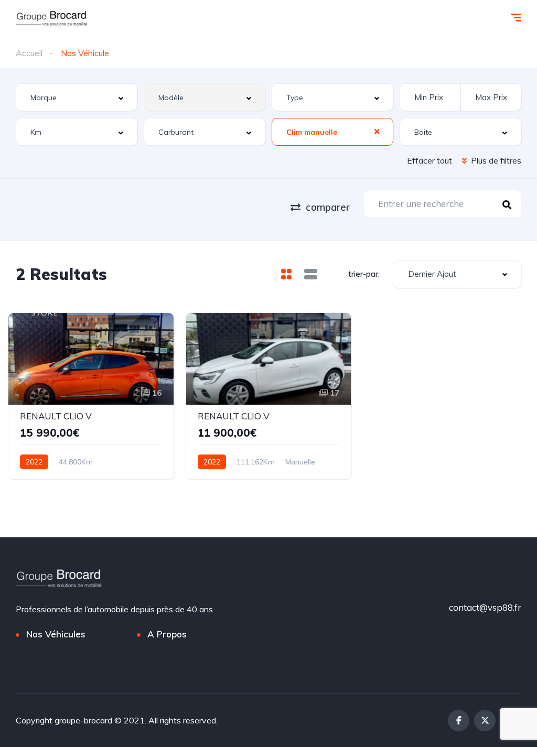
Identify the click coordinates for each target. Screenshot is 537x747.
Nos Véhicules (55, 634)
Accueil (29, 53)
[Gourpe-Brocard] (52, 18)
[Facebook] (458, 720)
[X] (485, 720)
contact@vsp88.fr (485, 607)
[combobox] (76, 97)
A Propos (167, 634)
